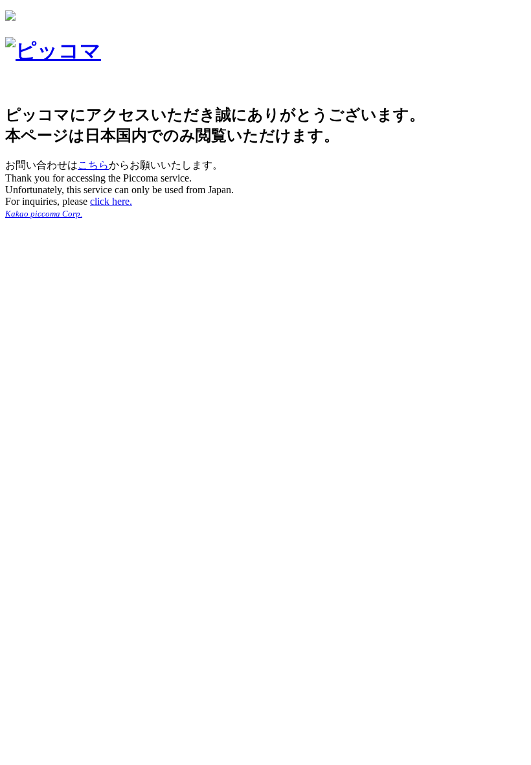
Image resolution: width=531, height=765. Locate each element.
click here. (111, 201)
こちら (93, 165)
